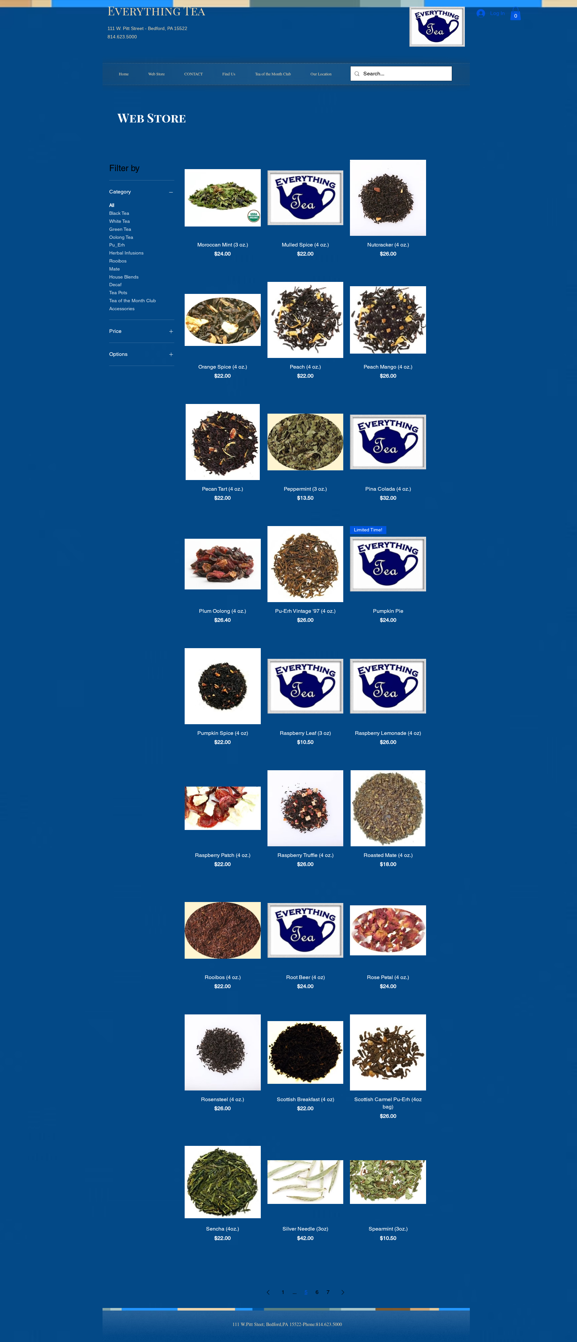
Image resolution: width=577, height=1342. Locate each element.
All (111, 205)
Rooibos (118, 261)
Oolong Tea (121, 237)
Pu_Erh (117, 245)
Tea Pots (118, 292)
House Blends (124, 277)
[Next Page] (343, 1292)
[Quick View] (223, 198)
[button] (515, 13)
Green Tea (120, 229)
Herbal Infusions (126, 253)
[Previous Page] (268, 1292)
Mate (114, 269)
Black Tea (119, 213)
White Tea (119, 221)
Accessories (122, 308)
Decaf (115, 284)
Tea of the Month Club (132, 300)
